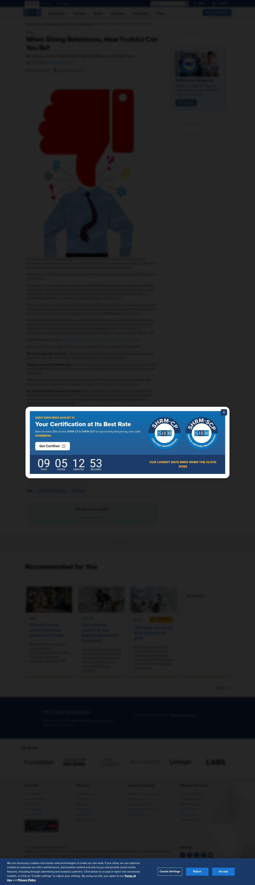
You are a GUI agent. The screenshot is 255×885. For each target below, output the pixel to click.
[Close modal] (224, 412)
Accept (223, 871)
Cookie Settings (170, 871)
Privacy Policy (27, 880)
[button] (52, 446)
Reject (197, 871)
